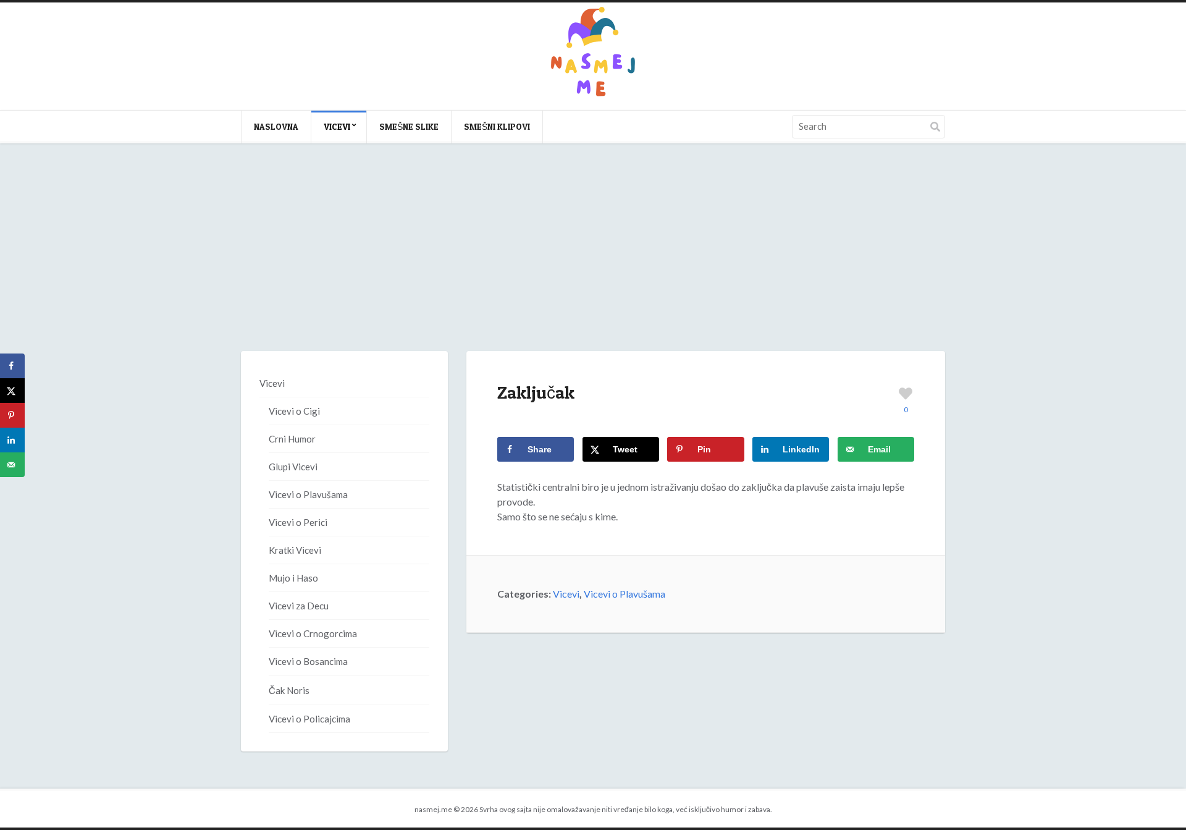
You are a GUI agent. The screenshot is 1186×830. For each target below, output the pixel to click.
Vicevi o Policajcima (309, 718)
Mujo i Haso (293, 577)
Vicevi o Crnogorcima (313, 633)
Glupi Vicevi (293, 466)
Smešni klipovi (497, 126)
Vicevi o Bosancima (308, 661)
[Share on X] (12, 390)
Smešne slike (409, 126)
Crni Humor (292, 438)
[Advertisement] (593, 259)
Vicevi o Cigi (294, 411)
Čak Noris (289, 690)
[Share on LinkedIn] (12, 440)
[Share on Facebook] (12, 366)
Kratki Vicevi (295, 550)
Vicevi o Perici (298, 522)
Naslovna (276, 126)
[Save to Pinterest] (12, 415)
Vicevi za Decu (299, 605)
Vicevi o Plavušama (624, 593)
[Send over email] (12, 464)
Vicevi (337, 126)
